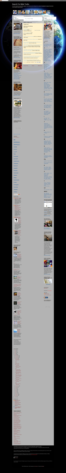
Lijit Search (15, 346)
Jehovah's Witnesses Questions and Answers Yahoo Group (17, 431)
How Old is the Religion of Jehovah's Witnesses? (19, 302)
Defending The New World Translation (18, 217)
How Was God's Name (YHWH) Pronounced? (19, 293)
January (16, 395)
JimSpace (15, 439)
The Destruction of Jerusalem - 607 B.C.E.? (19, 277)
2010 (15, 354)
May (16, 390)
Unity (16, 382)
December (17, 355)
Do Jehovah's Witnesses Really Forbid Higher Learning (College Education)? (17, 312)
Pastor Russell (16, 440)
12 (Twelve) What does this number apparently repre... (18, 370)
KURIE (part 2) (17, 198)
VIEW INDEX (48, 284)
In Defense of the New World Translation (17, 422)
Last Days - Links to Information (16, 269)
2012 (15, 352)
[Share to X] (38, 62)
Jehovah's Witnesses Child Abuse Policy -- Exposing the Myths (17, 428)
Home (33, 65)
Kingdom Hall (17, 363)
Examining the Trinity (17, 417)
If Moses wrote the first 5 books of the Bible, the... (18, 373)
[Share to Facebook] (39, 62)
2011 (15, 353)
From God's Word (16, 418)
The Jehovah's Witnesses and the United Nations (17, 443)
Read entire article (16, 33)
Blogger (43, 466)
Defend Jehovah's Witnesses (17, 205)
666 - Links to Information (17, 365)
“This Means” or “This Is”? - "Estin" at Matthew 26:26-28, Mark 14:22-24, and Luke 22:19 (18, 285)
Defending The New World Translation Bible (17, 416)
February (16, 394)
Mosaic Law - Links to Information (18, 379)
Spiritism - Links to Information (17, 384)
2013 (15, 351)
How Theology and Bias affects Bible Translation (17, 421)
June (16, 389)
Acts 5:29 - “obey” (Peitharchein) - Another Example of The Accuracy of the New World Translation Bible (18, 208)
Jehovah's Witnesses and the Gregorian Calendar (18, 331)
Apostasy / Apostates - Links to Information (18, 375)
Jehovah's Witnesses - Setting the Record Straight (17, 426)
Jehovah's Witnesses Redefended (17, 433)
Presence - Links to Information (18, 377)
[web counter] (16, 457)
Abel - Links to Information (17, 359)
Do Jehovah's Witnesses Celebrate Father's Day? (19, 322)
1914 (14, 263)
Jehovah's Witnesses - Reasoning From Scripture (17, 424)
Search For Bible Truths (20, 4)
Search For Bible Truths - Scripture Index (17, 441)
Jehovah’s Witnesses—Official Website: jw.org (18, 408)
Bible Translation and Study (17, 412)
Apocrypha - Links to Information (18, 381)
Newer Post (26, 65)
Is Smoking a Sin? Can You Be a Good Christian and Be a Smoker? (19, 255)
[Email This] (36, 62)
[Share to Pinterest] (40, 62)
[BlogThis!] (37, 62)
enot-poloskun (36, 466)
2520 (16, 368)
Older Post (40, 65)
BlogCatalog (45, 288)
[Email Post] (35, 62)
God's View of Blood (18, 230)
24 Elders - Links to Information (18, 367)
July (16, 388)
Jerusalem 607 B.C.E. (17, 438)
